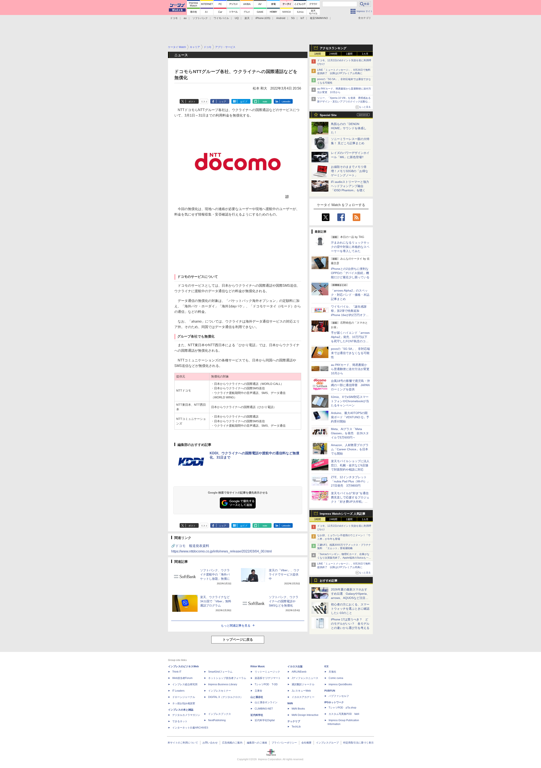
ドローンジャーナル (183, 697)
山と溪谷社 (256, 697)
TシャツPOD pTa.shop (342, 707)
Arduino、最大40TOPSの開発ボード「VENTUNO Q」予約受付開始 (350, 417)
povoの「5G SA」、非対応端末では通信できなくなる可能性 (350, 353)
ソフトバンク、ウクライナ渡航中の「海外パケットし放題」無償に (215, 574)
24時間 (333, 53)
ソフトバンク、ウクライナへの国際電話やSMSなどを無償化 (283, 601)
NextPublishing (217, 720)
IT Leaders (178, 690)
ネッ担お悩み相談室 (183, 703)
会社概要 (306, 742)
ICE (326, 666)
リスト (204, 101)
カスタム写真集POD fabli (344, 713)
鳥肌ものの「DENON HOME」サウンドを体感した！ (348, 128)
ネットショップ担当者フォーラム (227, 678)
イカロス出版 (295, 666)
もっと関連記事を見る (235, 625)
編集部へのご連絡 (257, 742)
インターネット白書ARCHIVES (190, 727)
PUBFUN (329, 690)
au (185, 18)
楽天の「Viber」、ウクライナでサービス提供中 (284, 574)
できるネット (179, 721)
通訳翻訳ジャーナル (303, 684)
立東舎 (258, 690)
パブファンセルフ (339, 696)
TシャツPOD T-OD (266, 684)
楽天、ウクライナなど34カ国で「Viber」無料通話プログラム (215, 601)
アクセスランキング (333, 48)
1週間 (349, 53)
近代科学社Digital (265, 720)
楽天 (247, 18)
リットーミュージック (267, 671)
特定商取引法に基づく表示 (358, 742)
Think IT (176, 671)
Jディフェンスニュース (305, 678)
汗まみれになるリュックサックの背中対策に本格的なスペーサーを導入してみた (350, 247)
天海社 (332, 671)
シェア (222, 101)
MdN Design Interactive (305, 715)
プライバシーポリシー (284, 742)
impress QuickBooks (340, 684)
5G (293, 18)
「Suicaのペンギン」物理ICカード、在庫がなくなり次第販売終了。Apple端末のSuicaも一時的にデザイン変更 (344, 558)
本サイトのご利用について (183, 742)
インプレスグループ (327, 742)
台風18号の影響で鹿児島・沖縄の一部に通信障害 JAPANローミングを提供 (350, 385)
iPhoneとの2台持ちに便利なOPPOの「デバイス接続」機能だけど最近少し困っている (350, 273)
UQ (237, 18)
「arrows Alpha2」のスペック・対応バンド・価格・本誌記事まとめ (350, 295)
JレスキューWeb (301, 690)
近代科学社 (256, 715)
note (265, 101)
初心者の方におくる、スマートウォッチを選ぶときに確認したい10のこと (350, 609)
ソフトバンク (200, 18)
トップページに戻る (238, 639)
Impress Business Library (222, 684)
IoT (302, 18)
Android (280, 18)
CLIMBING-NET (264, 708)
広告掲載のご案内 (232, 742)
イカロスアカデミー (303, 697)
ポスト (192, 101)
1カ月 (365, 53)
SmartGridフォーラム (220, 671)
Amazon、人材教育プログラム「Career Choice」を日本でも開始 (350, 449)
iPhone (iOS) (262, 18)
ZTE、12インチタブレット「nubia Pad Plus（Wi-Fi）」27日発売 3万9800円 (350, 481)
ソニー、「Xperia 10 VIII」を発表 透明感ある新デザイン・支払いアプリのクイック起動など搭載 (344, 101)
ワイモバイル (221, 18)
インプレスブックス (219, 713)
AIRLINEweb (299, 671)
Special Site (328, 115)
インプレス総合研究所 (185, 684)
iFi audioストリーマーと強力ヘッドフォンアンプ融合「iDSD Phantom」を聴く (350, 186)
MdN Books (298, 708)
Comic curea (336, 678)
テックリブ (293, 721)
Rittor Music (257, 666)
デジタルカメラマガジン (186, 715)
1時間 (317, 53)
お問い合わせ (210, 742)
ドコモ (174, 18)
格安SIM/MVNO (319, 18)
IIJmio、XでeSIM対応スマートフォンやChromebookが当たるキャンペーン (350, 401)
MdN (290, 703)
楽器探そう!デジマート (268, 678)
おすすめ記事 (328, 580)
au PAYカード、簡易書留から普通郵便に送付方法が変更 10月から (351, 369)
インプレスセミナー (219, 690)
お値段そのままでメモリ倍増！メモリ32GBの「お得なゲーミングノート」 (349, 171)
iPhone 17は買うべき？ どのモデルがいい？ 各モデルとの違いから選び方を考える (350, 624)
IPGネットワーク (334, 702)
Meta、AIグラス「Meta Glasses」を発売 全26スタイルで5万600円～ (350, 433)
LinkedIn (286, 101)
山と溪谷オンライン (266, 702)
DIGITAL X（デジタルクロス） (225, 697)
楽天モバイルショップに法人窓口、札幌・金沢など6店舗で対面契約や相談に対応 (350, 465)
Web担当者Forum (182, 678)
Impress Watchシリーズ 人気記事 (342, 513)
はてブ (243, 101)
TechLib (296, 726)
